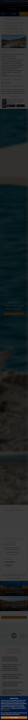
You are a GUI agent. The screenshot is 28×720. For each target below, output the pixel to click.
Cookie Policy (6, 710)
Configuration (7, 708)
